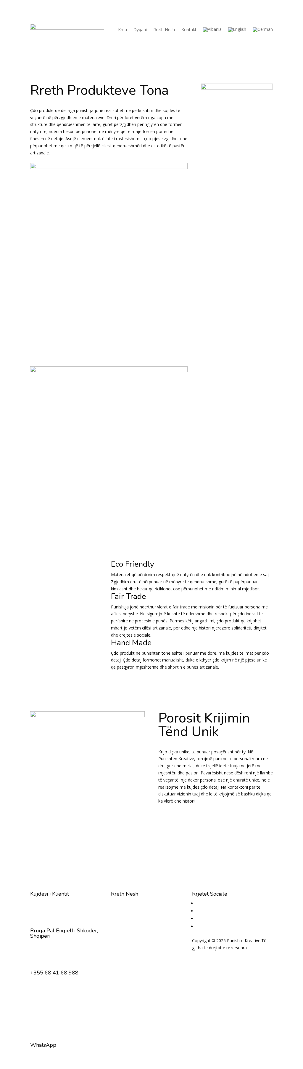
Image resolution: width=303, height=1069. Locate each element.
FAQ (115, 917)
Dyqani (140, 29)
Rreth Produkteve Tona (133, 903)
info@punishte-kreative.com (57, 1010)
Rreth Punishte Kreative (133, 910)
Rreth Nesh (164, 29)
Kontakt (188, 29)
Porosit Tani (193, 819)
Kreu (122, 29)
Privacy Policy (205, 955)
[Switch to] (212, 29)
